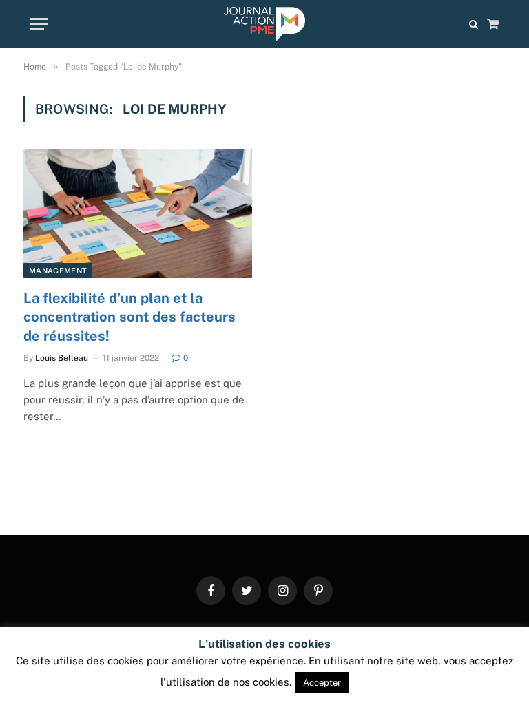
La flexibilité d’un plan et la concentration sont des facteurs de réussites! (129, 317)
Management (58, 270)
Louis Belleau (61, 358)
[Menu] (39, 23)
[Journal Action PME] (264, 24)
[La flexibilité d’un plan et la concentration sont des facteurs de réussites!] (137, 213)
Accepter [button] (322, 682)
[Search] (473, 23)
